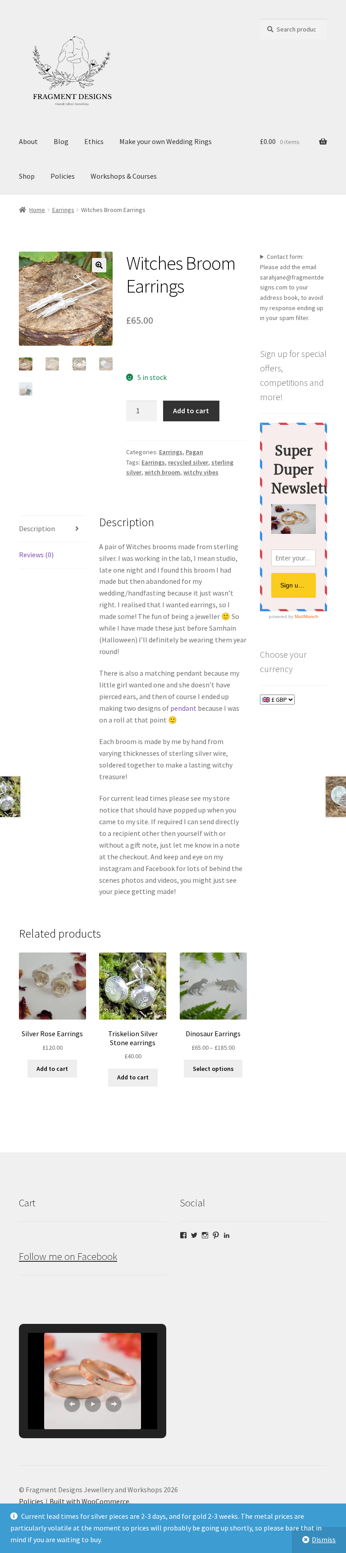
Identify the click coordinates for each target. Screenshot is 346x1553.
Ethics (94, 141)
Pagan (194, 452)
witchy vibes (201, 472)
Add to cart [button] (52, 1069)
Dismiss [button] (324, 1539)
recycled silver (188, 462)
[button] (99, 265)
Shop (27, 176)
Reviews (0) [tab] (36, 554)
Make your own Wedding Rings (165, 141)
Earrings (63, 210)
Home (37, 210)
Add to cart (191, 410)
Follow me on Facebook (68, 1256)
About (28, 141)
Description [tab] (37, 528)
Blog (61, 141)
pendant (183, 708)
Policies (62, 176)
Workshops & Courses (124, 176)
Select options (213, 1069)
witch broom (162, 472)
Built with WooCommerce (89, 1501)
